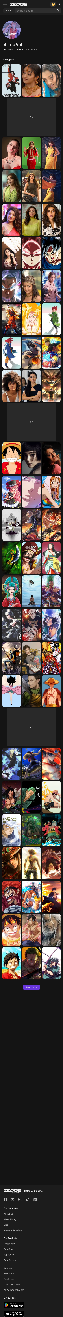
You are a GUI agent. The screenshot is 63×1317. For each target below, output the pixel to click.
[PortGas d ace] (51, 797)
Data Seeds (10, 1260)
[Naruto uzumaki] (51, 353)
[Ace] (51, 525)
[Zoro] (11, 558)
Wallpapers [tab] (8, 59)
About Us (8, 1214)
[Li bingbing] (31, 386)
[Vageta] (51, 319)
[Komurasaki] (11, 591)
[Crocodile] (31, 691)
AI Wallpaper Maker (14, 1290)
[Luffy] (11, 80)
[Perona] (11, 492)
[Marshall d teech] (31, 830)
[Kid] (11, 897)
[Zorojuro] (31, 492)
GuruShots (9, 1249)
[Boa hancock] (51, 558)
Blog (6, 1224)
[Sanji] (11, 764)
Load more (31, 987)
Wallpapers (9, 1273)
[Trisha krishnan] (31, 80)
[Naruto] (51, 386)
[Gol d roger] (31, 558)
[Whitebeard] (11, 525)
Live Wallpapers (12, 1284)
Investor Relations (13, 1230)
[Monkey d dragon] (11, 797)
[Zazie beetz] (11, 386)
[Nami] (51, 492)
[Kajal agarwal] (31, 153)
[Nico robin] (11, 691)
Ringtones (9, 1279)
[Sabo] (31, 525)
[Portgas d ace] (31, 863)
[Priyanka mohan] (11, 253)
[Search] (58, 10)
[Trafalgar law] (11, 625)
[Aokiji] (51, 625)
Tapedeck (9, 1254)
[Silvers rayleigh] (51, 930)
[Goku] (31, 253)
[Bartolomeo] (51, 591)
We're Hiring (10, 1219)
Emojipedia (9, 1243)
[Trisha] (51, 458)
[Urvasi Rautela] (11, 153)
